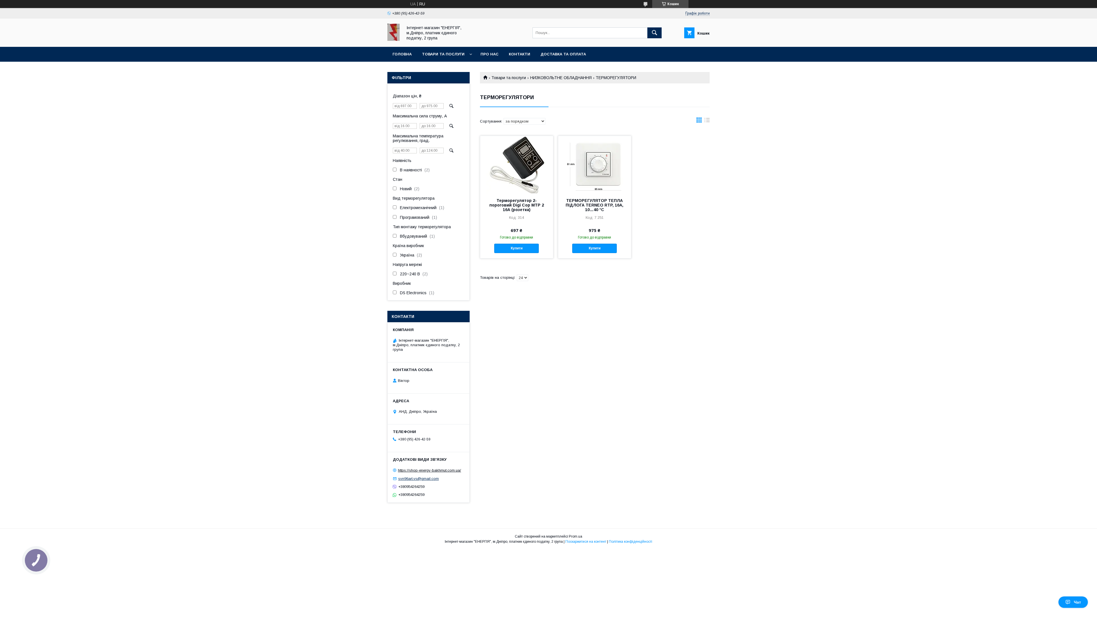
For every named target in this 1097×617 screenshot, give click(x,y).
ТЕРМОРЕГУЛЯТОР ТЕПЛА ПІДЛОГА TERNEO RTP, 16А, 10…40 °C (594, 205)
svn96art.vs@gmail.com (418, 478)
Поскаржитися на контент (585, 542)
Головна (402, 54)
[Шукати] (654, 32)
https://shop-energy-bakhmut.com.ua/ (429, 470)
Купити (517, 248)
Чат (1077, 602)
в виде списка (707, 121)
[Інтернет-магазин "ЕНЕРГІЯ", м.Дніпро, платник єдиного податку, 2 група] (393, 39)
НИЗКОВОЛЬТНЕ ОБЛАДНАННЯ (561, 77)
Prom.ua (575, 536)
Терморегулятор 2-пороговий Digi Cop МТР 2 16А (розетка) (516, 205)
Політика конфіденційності (630, 542)
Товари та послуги (443, 54)
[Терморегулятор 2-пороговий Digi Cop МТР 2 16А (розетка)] (516, 164)
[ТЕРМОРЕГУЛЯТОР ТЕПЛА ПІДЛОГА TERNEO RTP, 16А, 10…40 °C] (594, 164)
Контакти (519, 54)
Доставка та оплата (563, 54)
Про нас (490, 54)
